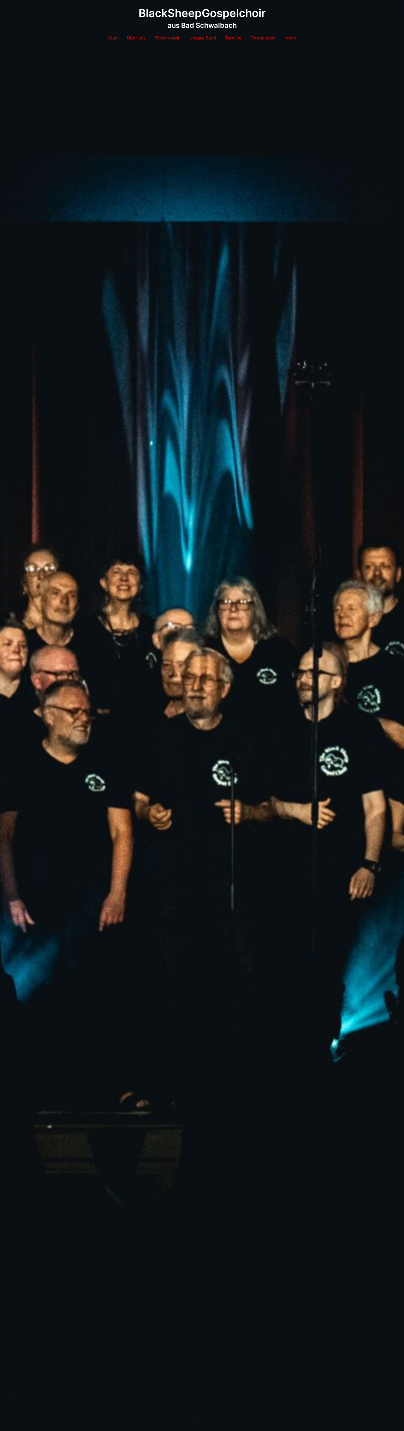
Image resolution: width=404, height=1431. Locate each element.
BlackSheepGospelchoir (202, 13)
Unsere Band (202, 37)
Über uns (136, 37)
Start (113, 37)
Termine (233, 37)
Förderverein (168, 37)
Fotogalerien (263, 37)
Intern (290, 37)
